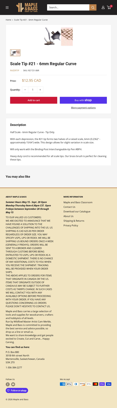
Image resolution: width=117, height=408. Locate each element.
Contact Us (69, 206)
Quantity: (15, 89)
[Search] (92, 7)
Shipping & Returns (73, 220)
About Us (68, 216)
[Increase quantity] (40, 90)
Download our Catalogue (76, 211)
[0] (109, 7)
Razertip (14, 70)
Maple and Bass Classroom (77, 202)
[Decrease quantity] (25, 90)
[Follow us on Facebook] (8, 384)
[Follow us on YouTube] (13, 384)
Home (8, 19)
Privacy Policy (70, 225)
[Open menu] (7, 7)
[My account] (103, 7)
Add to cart (34, 100)
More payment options (83, 107)
